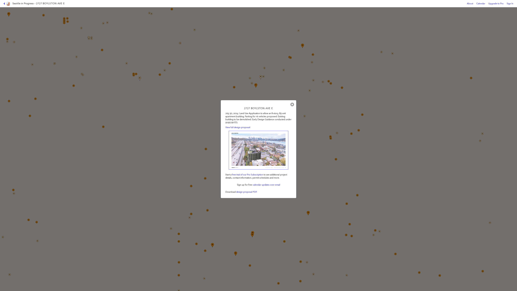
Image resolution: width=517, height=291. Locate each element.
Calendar (480, 3)
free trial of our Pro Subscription (247, 174)
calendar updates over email (266, 184)
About (470, 3)
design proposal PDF (246, 192)
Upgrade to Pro (496, 3)
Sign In (510, 3)
